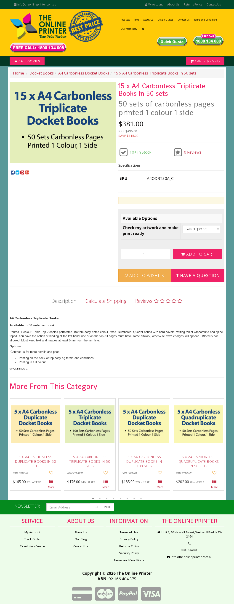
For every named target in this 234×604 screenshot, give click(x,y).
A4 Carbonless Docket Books (83, 73)
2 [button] (100, 498)
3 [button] (106, 498)
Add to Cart (199, 254)
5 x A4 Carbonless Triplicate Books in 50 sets (89, 460)
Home (18, 73)
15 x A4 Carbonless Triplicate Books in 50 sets (155, 73)
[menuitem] (13, 172)
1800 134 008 (189, 550)
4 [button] (113, 498)
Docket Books (41, 73)
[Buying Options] (51, 484)
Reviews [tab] (144, 300)
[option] (63, 122)
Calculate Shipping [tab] (106, 300)
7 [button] (134, 498)
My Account (32, 532)
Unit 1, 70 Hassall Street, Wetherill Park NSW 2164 (191, 534)
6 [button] (127, 498)
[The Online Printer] (38, 32)
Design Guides (165, 19)
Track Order (32, 539)
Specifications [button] (129, 165)
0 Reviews (192, 152)
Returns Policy (193, 4)
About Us (173, 4)
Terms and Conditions (205, 19)
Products (125, 19)
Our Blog (81, 539)
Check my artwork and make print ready (150, 230)
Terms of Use (129, 532)
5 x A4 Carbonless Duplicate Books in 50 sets (35, 460)
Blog (136, 19)
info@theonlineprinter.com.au (36, 4)
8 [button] (141, 498)
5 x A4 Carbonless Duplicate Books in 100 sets (144, 460)
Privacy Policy (129, 539)
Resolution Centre (32, 546)
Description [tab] (64, 300)
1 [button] (93, 498)
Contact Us (214, 4)
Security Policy (129, 553)
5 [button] (120, 498)
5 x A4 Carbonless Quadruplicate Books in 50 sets (198, 460)
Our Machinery (129, 28)
